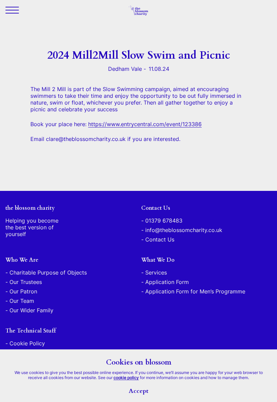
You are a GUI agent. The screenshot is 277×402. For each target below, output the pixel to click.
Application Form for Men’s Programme (195, 291)
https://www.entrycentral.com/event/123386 (145, 124)
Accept (138, 391)
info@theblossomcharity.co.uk (183, 230)
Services (156, 272)
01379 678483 (163, 220)
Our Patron (23, 291)
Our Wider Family (31, 310)
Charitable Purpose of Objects (48, 272)
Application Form (167, 282)
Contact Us (159, 239)
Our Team (21, 300)
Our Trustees (25, 282)
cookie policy (126, 377)
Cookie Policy (27, 343)
